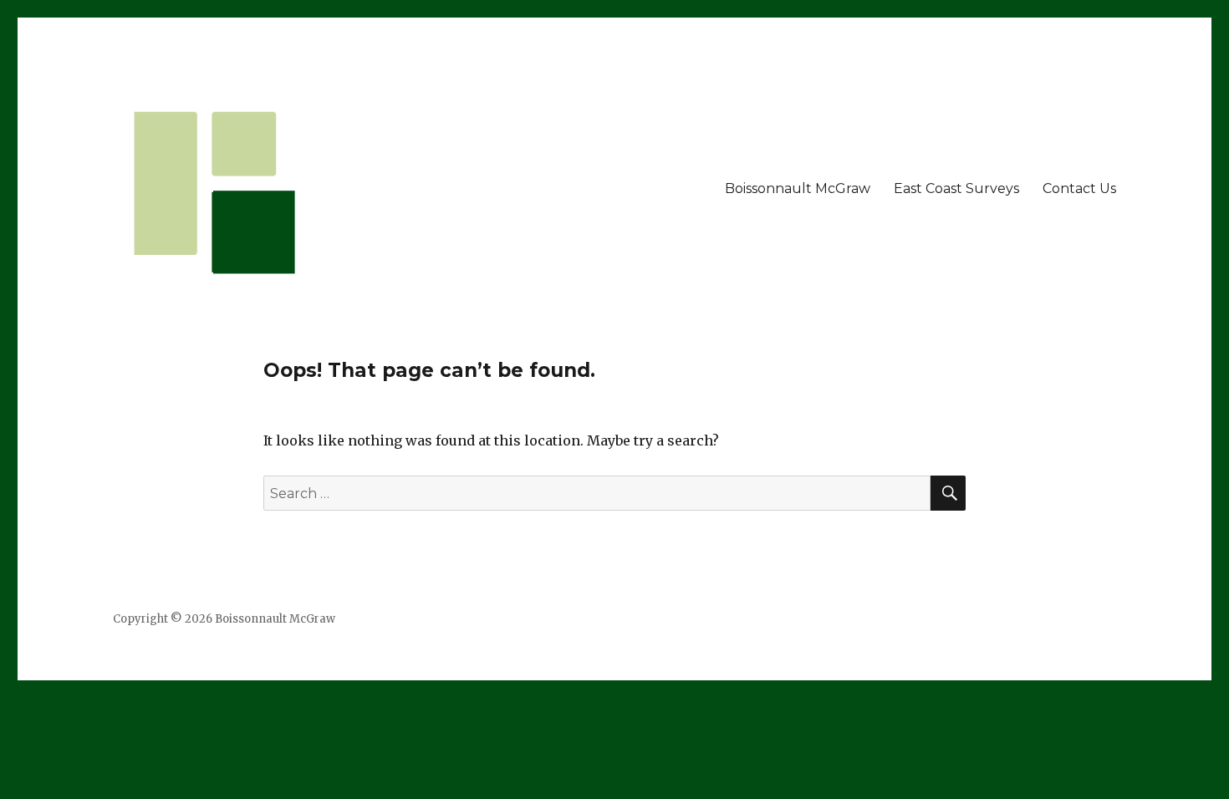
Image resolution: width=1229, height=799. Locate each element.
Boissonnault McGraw (797, 188)
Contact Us (1079, 188)
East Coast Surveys (956, 188)
